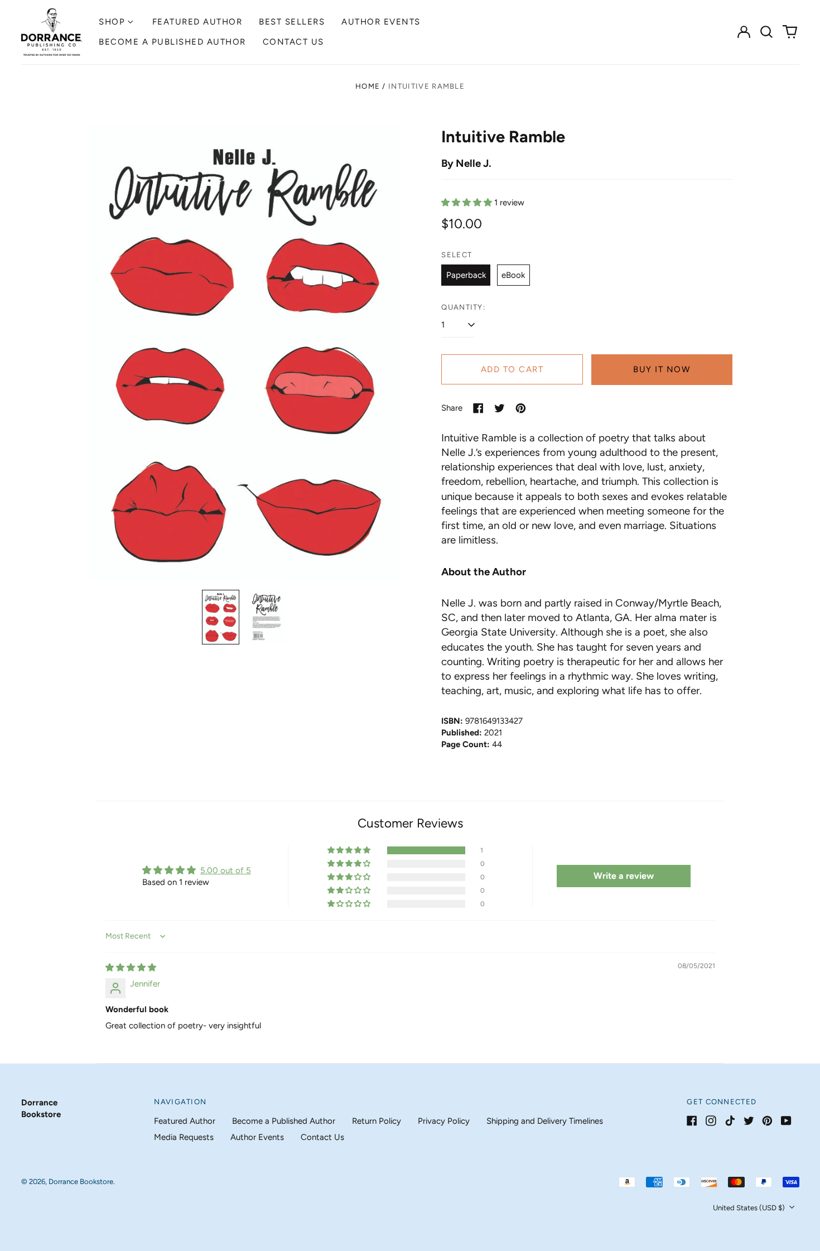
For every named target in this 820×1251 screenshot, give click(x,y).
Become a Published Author (172, 42)
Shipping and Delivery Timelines (544, 1121)
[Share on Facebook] (478, 408)
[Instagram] (711, 1120)
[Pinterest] (767, 1120)
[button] (767, 31)
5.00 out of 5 (225, 870)
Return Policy (376, 1121)
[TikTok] (730, 1120)
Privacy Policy (444, 1121)
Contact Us (293, 42)
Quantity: (463, 307)
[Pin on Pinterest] (520, 408)
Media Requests (184, 1137)
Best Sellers (292, 22)
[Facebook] (692, 1120)
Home (367, 86)
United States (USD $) (750, 1208)
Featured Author (197, 22)
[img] (130, 968)
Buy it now (661, 369)
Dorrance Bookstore (81, 1181)
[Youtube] (786, 1120)
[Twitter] (749, 1120)
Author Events (381, 22)
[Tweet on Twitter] (499, 408)
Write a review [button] (624, 875)
